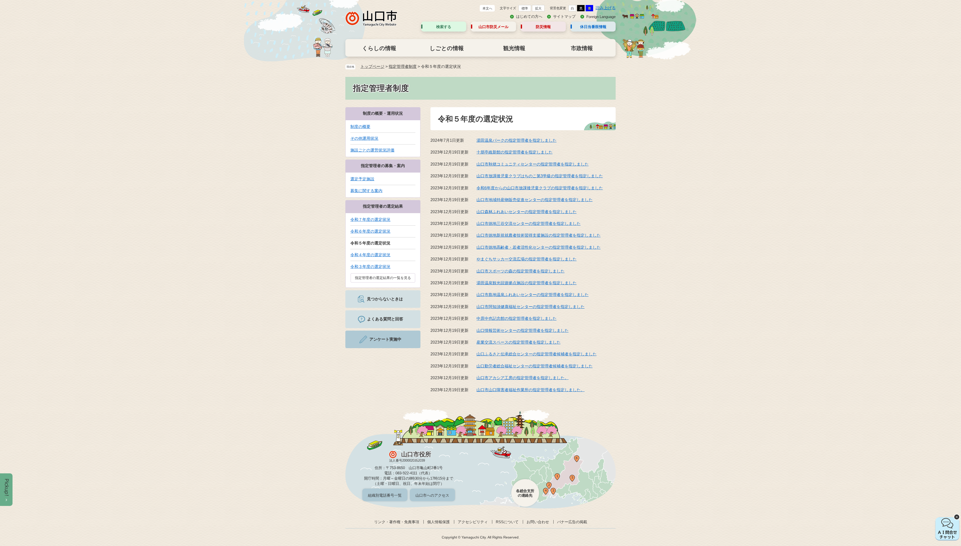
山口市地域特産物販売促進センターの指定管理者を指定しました (534, 200)
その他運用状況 (364, 138)
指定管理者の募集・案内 (383, 166)
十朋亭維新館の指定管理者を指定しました (514, 152)
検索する (443, 27)
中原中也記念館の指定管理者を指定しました (516, 318)
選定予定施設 (362, 179)
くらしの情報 (379, 48)
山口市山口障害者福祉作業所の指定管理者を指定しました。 (530, 390)
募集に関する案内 (366, 191)
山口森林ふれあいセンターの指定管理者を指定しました (526, 212)
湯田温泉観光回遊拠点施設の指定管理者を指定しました (526, 283)
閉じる (957, 517)
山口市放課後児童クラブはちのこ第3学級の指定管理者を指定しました (539, 176)
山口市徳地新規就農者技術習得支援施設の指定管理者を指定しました (538, 235)
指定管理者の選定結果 (383, 206)
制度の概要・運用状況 (383, 113)
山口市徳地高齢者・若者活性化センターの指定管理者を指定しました (538, 247)
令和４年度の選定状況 (370, 255)
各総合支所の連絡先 (525, 493)
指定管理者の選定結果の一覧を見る (383, 278)
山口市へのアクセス (432, 495)
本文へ (487, 8)
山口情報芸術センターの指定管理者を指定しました (522, 330)
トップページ (372, 66)
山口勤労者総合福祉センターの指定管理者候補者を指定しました (534, 366)
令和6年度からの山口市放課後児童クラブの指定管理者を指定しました (539, 188)
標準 (525, 8)
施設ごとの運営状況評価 (372, 150)
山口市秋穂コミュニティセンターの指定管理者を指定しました (532, 164)
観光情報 (514, 48)
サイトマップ (564, 16)
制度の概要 (360, 126)
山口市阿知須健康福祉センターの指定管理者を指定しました (530, 307)
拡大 (538, 8)
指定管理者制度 (403, 66)
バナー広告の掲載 (572, 522)
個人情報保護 (438, 522)
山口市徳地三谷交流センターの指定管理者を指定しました (528, 223)
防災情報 (543, 27)
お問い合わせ (538, 522)
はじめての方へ (529, 16)
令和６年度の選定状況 (370, 231)
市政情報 (582, 48)
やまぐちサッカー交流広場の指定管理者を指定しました (526, 259)
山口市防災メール (493, 27)
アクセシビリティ (473, 522)
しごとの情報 (447, 48)
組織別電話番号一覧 (385, 495)
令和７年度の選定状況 (370, 219)
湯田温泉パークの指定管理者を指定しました (516, 140)
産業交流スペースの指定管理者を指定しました (518, 342)
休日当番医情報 (593, 27)
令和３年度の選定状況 (370, 266)
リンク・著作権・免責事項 (396, 522)
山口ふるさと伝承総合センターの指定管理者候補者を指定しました (536, 354)
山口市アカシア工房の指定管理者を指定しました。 (522, 378)
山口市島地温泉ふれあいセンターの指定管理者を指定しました (532, 295)
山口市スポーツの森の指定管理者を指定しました (520, 271)
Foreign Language (601, 17)
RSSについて (507, 522)
